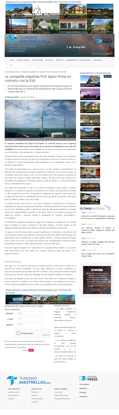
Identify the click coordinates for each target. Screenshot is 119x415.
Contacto (11, 399)
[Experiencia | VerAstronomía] (46, 11)
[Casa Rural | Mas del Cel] (18, 26)
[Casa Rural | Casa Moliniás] (73, 11)
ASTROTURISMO (23, 60)
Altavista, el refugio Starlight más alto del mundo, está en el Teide (97, 243)
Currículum (34, 402)
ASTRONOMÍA (37, 60)
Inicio (11, 60)
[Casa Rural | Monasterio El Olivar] (90, 146)
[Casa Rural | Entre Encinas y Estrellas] (100, 11)
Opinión (9, 325)
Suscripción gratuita (102, 53)
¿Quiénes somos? (14, 392)
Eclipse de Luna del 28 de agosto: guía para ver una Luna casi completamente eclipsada (97, 217)
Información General (61, 395)
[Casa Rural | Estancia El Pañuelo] (90, 94)
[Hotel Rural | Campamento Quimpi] (18, 11)
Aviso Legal (58, 392)
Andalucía (83, 388)
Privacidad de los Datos (62, 399)
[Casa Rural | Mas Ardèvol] (46, 26)
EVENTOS (59, 60)
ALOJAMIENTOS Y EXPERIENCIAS (78, 60)
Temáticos (83, 397)
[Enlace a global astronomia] (97, 280)
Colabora (34, 395)
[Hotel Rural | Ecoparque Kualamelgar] (49, 299)
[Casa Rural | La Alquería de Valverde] (66, 299)
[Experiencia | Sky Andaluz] (90, 120)
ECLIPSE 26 (49, 60)
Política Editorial (13, 395)
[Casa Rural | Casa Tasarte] (90, 81)
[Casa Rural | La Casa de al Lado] (90, 172)
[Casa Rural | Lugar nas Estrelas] (73, 26)
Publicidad (34, 392)
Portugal (82, 392)
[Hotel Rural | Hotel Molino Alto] (100, 26)
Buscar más (108, 76)
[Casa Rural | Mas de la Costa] (90, 159)
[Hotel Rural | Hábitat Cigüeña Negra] (31, 299)
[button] (10, 118)
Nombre (9, 313)
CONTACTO (97, 60)
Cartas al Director (37, 399)
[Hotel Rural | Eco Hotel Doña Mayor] (90, 185)
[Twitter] (70, 47)
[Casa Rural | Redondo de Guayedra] (90, 133)
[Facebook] (67, 47)
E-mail (10, 319)
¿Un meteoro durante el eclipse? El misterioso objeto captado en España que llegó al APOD (97, 230)
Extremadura (84, 384)
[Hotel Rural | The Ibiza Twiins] (14, 299)
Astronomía (13, 72)
